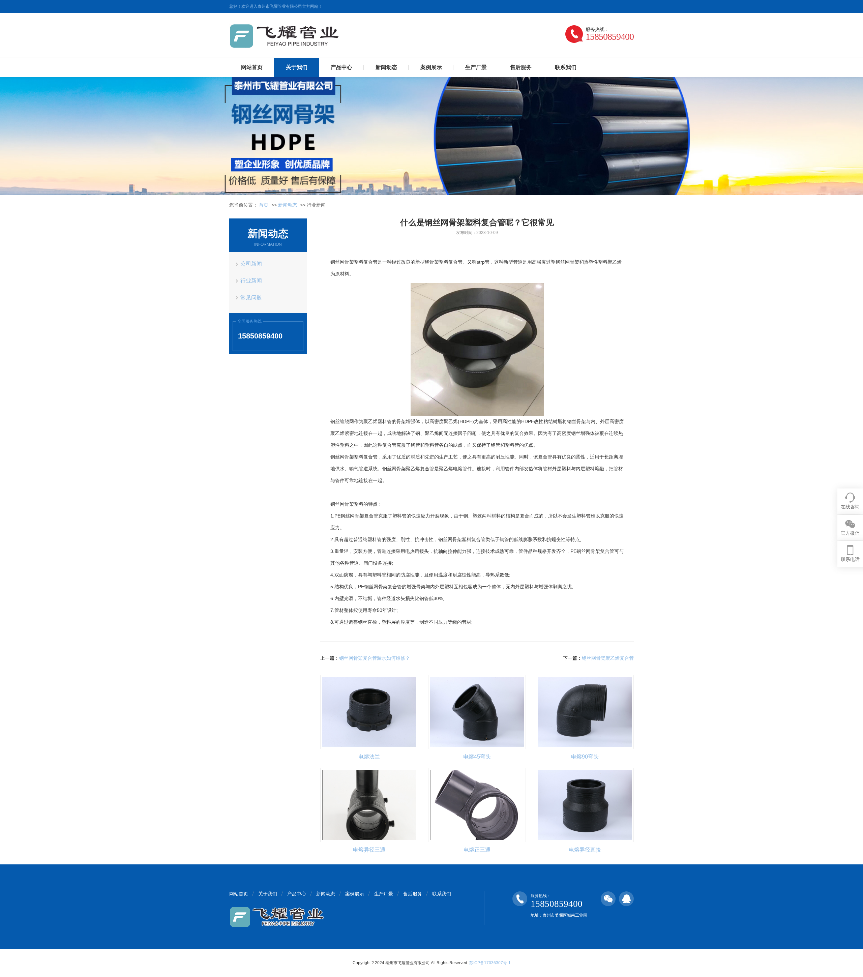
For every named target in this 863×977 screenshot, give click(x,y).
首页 (263, 205)
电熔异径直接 (585, 850)
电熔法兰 (369, 757)
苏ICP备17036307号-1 (490, 962)
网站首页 (252, 67)
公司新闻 (251, 264)
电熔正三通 (477, 850)
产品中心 (341, 67)
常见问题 (251, 297)
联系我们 (565, 67)
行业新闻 (251, 281)
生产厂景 (476, 67)
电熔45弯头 (477, 757)
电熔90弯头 (585, 757)
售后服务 (521, 67)
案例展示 (431, 67)
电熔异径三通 (369, 850)
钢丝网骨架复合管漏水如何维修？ (374, 658)
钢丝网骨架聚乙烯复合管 (608, 658)
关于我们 (296, 67)
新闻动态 (386, 67)
